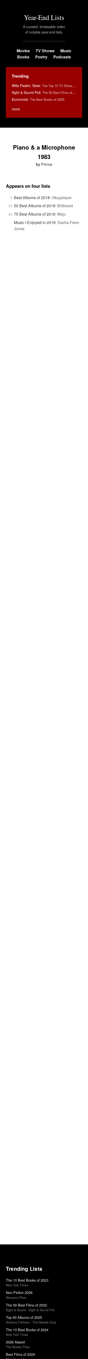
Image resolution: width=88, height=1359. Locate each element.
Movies (23, 50)
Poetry (41, 57)
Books (23, 57)
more (16, 108)
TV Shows (45, 50)
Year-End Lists (44, 17)
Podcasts (62, 57)
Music (65, 50)
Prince (46, 164)
